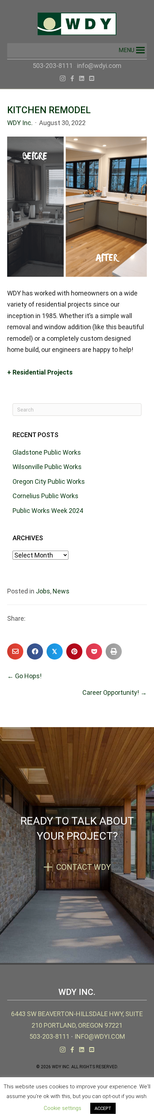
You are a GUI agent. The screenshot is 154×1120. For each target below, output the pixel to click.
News (61, 591)
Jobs (43, 591)
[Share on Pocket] (94, 651)
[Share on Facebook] (35, 651)
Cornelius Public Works (45, 496)
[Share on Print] (114, 651)
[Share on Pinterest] (74, 651)
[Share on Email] (15, 651)
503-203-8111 (53, 65)
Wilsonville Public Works (47, 467)
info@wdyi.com (99, 65)
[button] (126, 50)
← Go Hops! (24, 676)
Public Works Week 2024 (48, 510)
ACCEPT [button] (103, 1108)
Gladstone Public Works (47, 452)
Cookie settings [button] (62, 1108)
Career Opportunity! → (114, 692)
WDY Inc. (20, 123)
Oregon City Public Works (49, 481)
